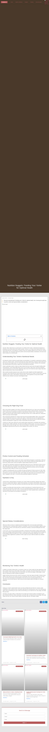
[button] (41, 336)
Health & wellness (18, 2)
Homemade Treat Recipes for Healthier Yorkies (36, 655)
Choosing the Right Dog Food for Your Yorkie (12, 636)
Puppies (26, 2)
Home (12, 2)
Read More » (5, 641)
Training (31, 2)
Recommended (39, 2)
